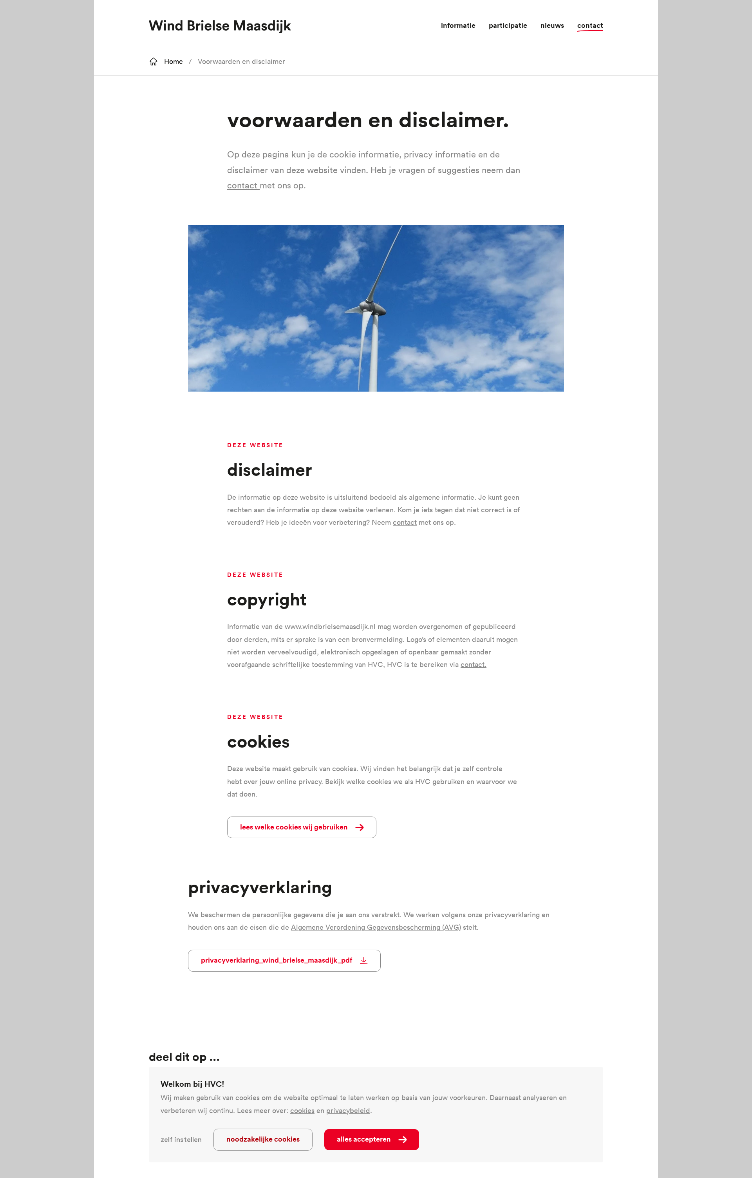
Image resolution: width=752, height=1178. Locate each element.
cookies (302, 1110)
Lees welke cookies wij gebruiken (294, 826)
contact (243, 185)
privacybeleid (348, 1110)
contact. (473, 664)
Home (173, 61)
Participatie (508, 25)
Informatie (458, 25)
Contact (590, 25)
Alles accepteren (364, 1139)
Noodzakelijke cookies (263, 1139)
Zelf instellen (181, 1139)
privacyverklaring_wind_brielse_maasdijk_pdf (276, 960)
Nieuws (552, 25)
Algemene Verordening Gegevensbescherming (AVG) (376, 927)
